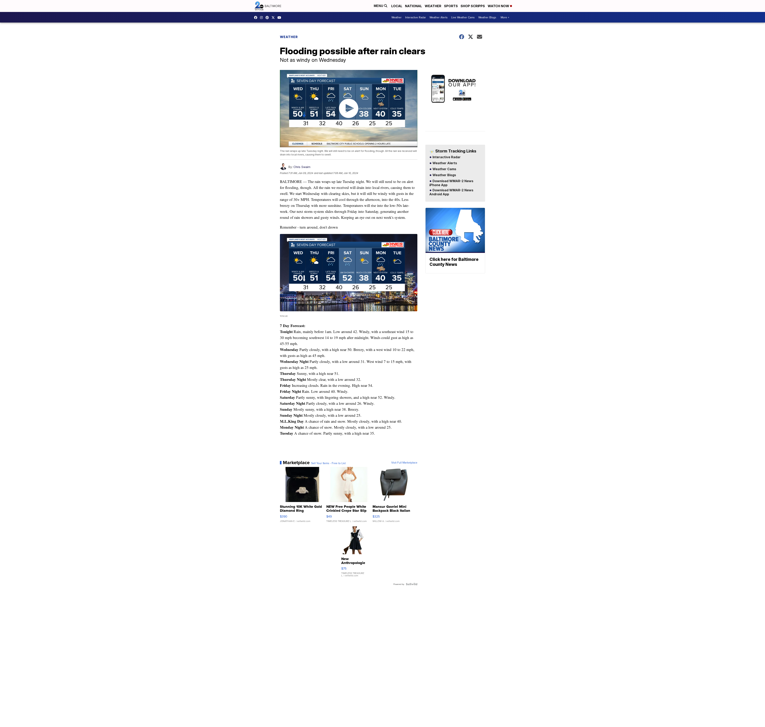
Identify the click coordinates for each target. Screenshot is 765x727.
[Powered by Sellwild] (411, 584)
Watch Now (499, 6)
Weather (433, 6)
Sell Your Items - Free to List (328, 463)
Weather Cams (444, 169)
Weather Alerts (439, 17)
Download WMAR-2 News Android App (451, 192)
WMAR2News (268, 17)
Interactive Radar (415, 17)
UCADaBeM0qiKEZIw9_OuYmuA (280, 17)
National (413, 6)
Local (396, 6)
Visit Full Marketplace (404, 462)
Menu (379, 6)
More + (505, 17)
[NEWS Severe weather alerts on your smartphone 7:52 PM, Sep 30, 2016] (455, 102)
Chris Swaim (301, 167)
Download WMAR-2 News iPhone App (451, 183)
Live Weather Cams (463, 17)
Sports (451, 6)
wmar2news (262, 17)
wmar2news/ (256, 17)
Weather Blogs (487, 17)
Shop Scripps (473, 6)
